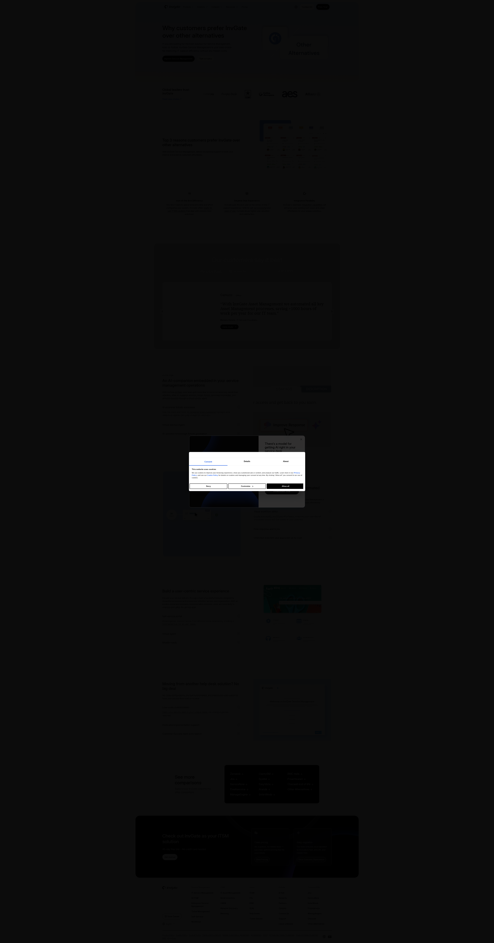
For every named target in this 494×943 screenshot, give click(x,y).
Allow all (285, 486)
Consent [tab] (208, 462)
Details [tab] (247, 461)
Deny (208, 486)
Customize (245, 486)
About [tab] (286, 461)
